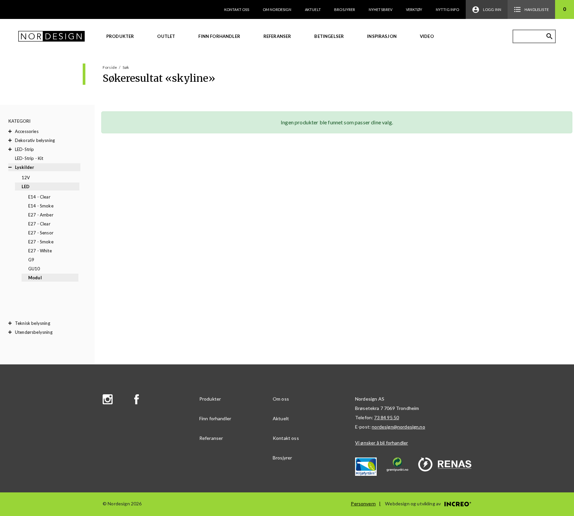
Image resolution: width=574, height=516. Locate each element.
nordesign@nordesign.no (398, 427)
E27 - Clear (39, 223)
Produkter (120, 36)
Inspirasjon (382, 36)
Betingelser (329, 36)
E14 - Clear (39, 196)
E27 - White (40, 250)
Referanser (277, 36)
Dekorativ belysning (35, 140)
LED (26, 186)
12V (26, 177)
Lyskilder (24, 167)
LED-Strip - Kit (29, 158)
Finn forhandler (219, 36)
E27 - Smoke (40, 241)
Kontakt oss (236, 9)
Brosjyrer (344, 9)
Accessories (27, 131)
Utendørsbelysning (33, 332)
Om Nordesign (277, 9)
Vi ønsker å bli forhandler (381, 443)
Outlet (166, 36)
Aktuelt (313, 9)
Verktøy (414, 9)
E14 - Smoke (40, 205)
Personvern (363, 503)
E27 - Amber (40, 214)
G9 (31, 259)
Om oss (281, 399)
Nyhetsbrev (381, 9)
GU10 (34, 268)
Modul (35, 277)
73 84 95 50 (386, 417)
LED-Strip (24, 149)
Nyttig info (447, 9)
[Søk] (549, 36)
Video (427, 36)
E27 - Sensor (40, 232)
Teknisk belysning (32, 323)
